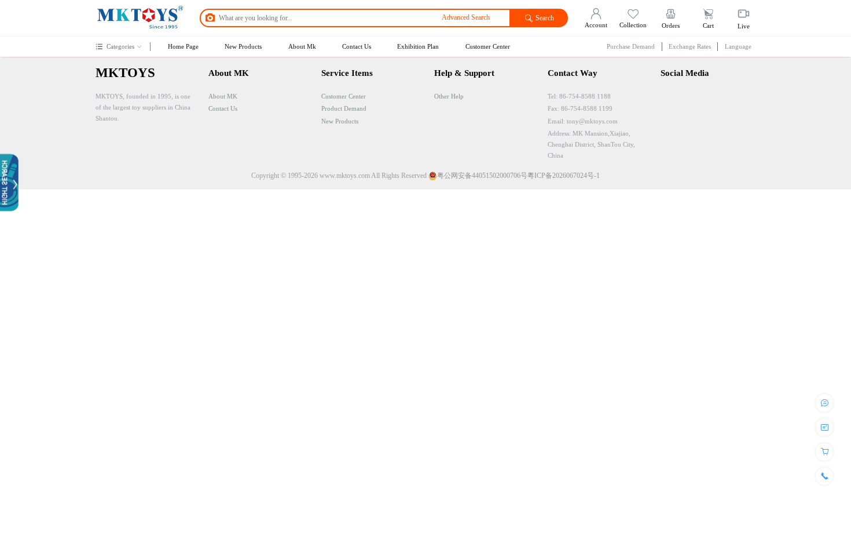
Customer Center (487, 46)
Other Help (449, 96)
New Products (243, 46)
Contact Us (356, 46)
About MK (222, 96)
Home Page (183, 46)
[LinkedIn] (708, 108)
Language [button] (738, 46)
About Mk (302, 46)
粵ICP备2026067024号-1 (563, 176)
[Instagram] (669, 108)
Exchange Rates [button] (690, 46)
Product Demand (343, 108)
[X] (688, 108)
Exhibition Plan (418, 46)
